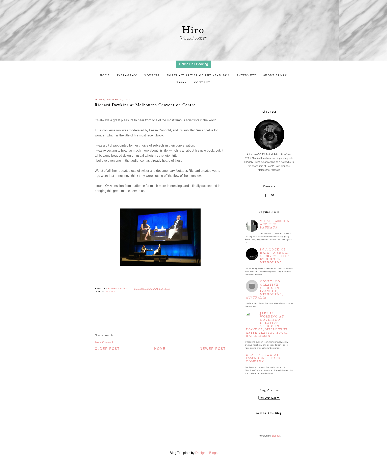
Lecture (110, 291)
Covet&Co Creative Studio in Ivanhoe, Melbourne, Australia (264, 289)
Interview (246, 75)
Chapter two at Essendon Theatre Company (264, 358)
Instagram (127, 75)
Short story (275, 75)
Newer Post (213, 348)
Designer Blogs (206, 453)
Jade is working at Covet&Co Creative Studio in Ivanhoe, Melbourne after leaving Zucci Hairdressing (267, 325)
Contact (202, 82)
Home (105, 75)
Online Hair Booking (193, 64)
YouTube (152, 75)
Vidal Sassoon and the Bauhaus (274, 224)
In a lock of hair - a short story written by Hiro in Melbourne (275, 256)
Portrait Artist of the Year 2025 (198, 75)
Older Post (107, 348)
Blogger (276, 435)
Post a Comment (104, 342)
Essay (182, 82)
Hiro (193, 30)
